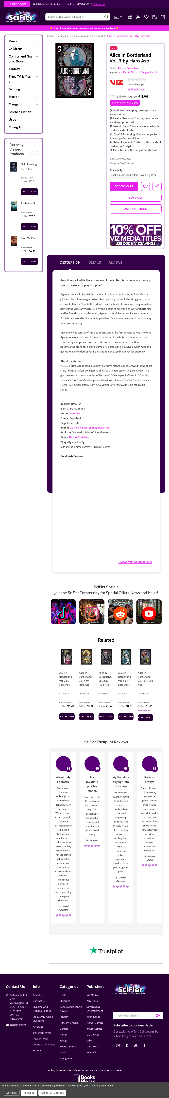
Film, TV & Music (20, 79)
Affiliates (38, 1026)
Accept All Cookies (52, 1093)
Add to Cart (29, 191)
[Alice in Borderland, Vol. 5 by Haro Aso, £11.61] (126, 657)
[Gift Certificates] (130, 17)
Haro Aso (74, 413)
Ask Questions (135, 209)
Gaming (14, 89)
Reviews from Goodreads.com (135, 561)
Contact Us (39, 1000)
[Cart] (163, 17)
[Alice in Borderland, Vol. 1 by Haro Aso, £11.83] (145, 657)
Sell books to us (42, 1032)
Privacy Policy (40, 1038)
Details (94, 262)
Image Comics (94, 1028)
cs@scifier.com (18, 1024)
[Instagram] (117, 1045)
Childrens (15, 49)
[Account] (138, 17)
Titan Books (93, 1016)
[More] (37, 41)
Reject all (28, 1093)
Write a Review (136, 89)
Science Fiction (20, 112)
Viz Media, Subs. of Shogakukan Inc (89, 427)
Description (70, 262)
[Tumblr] (126, 1045)
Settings (11, 1093)
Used (12, 119)
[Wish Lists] (146, 17)
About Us (38, 995)
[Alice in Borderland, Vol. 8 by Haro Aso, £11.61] (106, 657)
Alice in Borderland (79, 437)
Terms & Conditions (44, 1044)
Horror (14, 97)
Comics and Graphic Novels (20, 58)
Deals (13, 41)
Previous (32, 153)
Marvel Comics (94, 1022)
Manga (13, 104)
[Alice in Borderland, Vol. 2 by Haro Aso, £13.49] (67, 657)
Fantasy (14, 69)
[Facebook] (144, 1045)
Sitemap (37, 1050)
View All (91, 1052)
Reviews (115, 262)
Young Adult (17, 127)
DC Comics (92, 1034)
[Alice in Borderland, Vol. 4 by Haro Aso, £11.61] (86, 657)
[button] (136, 235)
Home (50, 36)
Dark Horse (92, 1046)
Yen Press (26, 168)
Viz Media (92, 995)
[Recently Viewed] (154, 17)
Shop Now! (99, 4)
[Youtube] (135, 1045)
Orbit (89, 1040)
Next (37, 153)
